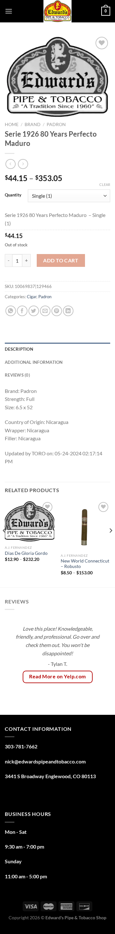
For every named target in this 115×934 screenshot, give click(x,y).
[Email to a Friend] (45, 311)
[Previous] (4, 543)
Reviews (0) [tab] (17, 375)
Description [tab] (19, 349)
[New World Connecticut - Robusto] (85, 525)
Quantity (13, 195)
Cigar (31, 296)
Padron (56, 124)
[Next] (110, 543)
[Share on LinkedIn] (68, 311)
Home (12, 124)
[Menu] (8, 11)
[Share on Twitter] (33, 311)
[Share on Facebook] (22, 311)
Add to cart (60, 260)
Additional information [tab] (34, 362)
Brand (33, 124)
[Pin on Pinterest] (56, 311)
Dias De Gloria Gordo (27, 553)
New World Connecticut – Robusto (85, 563)
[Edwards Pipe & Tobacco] (58, 11)
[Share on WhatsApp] (10, 311)
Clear (104, 184)
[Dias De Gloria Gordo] (29, 521)
